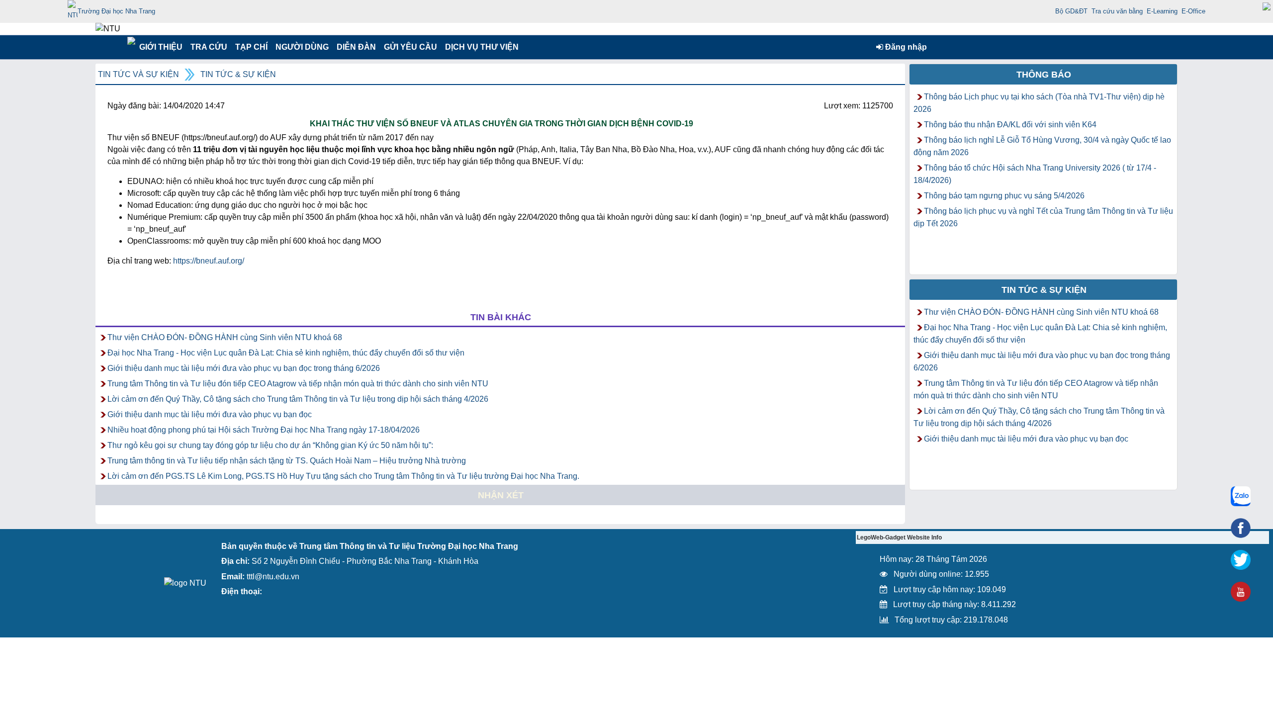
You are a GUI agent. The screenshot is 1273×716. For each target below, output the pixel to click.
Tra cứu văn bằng (1117, 11)
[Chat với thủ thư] (1241, 496)
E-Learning (1162, 11)
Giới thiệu (160, 47)
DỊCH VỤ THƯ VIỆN (480, 47)
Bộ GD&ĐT (1071, 11)
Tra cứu (208, 47)
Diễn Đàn (356, 47)
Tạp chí (251, 47)
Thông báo (1043, 75)
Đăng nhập (905, 47)
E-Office (1193, 11)
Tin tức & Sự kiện (238, 74)
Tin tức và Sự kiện (138, 74)
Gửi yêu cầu (410, 47)
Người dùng (301, 47)
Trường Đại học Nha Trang (116, 11)
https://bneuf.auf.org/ (208, 261)
